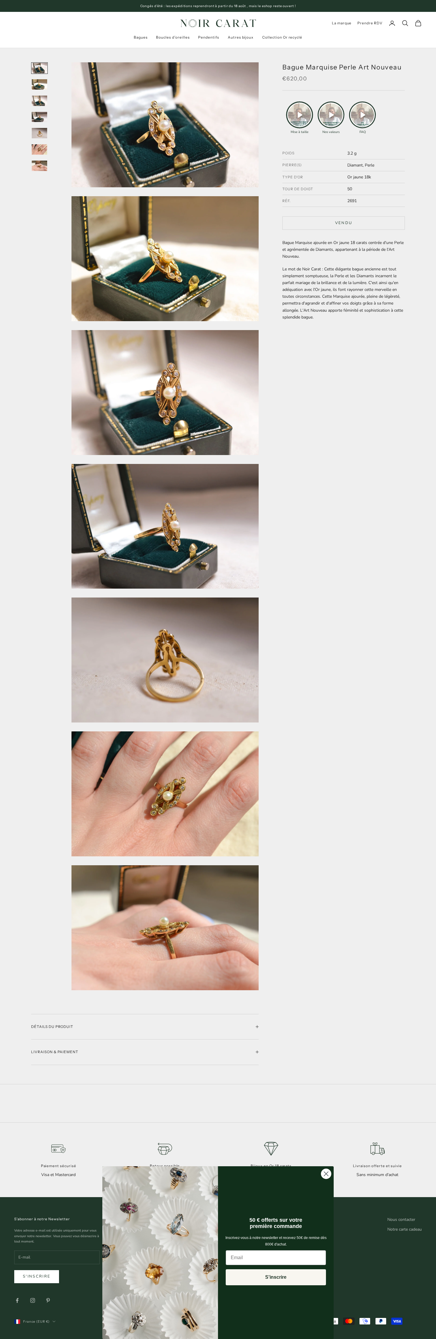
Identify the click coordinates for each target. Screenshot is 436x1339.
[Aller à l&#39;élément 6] (39, 149)
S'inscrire (36, 1276)
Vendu (343, 223)
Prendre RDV (370, 23)
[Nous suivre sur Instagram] (33, 1300)
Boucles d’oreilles (173, 37)
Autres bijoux (241, 37)
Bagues (141, 37)
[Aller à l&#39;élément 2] (39, 84)
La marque (342, 23)
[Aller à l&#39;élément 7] (39, 166)
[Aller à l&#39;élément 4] (39, 117)
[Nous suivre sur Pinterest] (48, 1300)
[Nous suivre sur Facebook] (17, 1300)
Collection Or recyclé (282, 37)
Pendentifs (208, 37)
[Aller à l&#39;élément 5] (39, 133)
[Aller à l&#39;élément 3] (39, 101)
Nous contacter (401, 1219)
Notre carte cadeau (404, 1229)
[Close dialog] (326, 1174)
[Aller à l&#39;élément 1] (39, 68)
